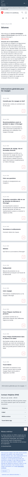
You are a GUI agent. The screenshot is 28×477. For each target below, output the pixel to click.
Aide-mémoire (5, 39)
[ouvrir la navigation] (26, 12)
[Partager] (26, 18)
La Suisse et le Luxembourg (11, 12)
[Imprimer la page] (23, 18)
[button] (25, 429)
